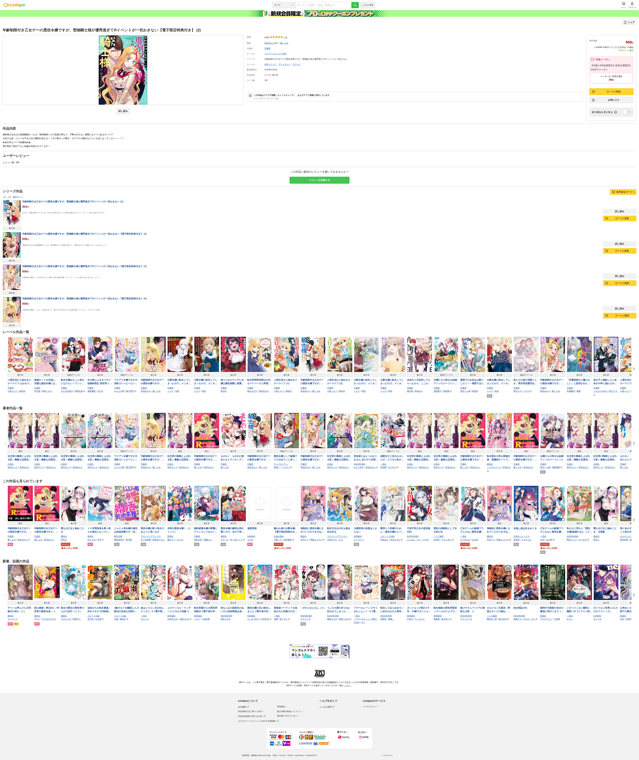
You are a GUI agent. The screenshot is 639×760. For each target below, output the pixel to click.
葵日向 (224, 391)
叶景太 (410, 619)
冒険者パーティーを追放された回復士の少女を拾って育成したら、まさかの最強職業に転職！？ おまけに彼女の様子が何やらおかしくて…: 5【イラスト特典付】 (286, 609)
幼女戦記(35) (520, 607)
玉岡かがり (332, 540)
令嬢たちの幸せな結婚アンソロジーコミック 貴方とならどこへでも (446, 382)
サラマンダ (306, 619)
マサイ (37, 619)
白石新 (98, 619)
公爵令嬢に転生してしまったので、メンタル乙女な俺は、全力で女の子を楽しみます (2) (205, 382)
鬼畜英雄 (252, 528)
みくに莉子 (359, 467)
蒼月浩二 (445, 619)
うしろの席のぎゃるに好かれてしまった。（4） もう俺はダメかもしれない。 (339, 609)
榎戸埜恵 (130, 391)
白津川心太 (172, 619)
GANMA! (251, 536)
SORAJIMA (631, 619)
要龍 (579, 391)
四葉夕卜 (77, 619)
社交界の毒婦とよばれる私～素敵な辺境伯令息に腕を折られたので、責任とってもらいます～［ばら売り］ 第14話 (445, 458)
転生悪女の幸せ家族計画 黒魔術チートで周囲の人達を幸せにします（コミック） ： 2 (498, 458)
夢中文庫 (118, 536)
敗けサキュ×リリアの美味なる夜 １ (472, 609)
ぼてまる (92, 540)
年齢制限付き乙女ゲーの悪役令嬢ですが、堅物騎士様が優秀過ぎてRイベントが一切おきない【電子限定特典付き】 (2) (84, 233)
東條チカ (518, 619)
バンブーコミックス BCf (275, 54)
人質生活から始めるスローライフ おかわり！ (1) (20, 382)
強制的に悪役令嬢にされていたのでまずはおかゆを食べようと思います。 (312, 530)
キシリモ (597, 619)
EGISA (437, 540)
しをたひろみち (600, 391)
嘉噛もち (208, 540)
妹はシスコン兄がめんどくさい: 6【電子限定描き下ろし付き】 (153, 609)
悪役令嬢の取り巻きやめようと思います (152, 530)
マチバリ (225, 540)
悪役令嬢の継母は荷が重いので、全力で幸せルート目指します (232, 530)
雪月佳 (91, 619)
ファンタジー (284, 64)
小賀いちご (13, 391)
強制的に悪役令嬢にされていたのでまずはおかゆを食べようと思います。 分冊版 (498, 530)
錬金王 (123, 619)
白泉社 (11, 464)
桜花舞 (383, 467)
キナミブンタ (466, 619)
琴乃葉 (37, 391)
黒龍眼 (437, 619)
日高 (116, 619)
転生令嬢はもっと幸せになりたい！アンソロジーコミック (72, 382)
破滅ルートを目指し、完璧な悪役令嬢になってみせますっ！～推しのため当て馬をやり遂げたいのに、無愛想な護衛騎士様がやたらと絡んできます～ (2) (46, 382)
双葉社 (490, 464)
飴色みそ (419, 391)
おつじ (570, 619)
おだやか (392, 467)
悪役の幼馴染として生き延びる (445, 530)
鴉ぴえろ (518, 391)
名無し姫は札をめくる (525, 528)
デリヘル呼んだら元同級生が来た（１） (19, 609)
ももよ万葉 (119, 391)
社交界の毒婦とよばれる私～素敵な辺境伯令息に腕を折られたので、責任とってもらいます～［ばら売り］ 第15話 (578, 458)
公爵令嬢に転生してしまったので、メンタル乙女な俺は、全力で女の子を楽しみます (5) (498, 382)
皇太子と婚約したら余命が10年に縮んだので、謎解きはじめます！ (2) (605, 382)
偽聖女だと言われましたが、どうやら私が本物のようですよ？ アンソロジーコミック (392, 458)
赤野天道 (79, 391)
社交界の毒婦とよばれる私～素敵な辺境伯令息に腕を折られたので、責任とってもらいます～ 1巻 (338, 458)
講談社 (64, 536)
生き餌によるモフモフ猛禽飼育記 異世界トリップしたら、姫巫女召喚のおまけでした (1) (100, 382)
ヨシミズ (145, 619)
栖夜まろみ (332, 619)
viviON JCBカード (604, 47)
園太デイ (171, 540)
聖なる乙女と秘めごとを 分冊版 (605, 530)
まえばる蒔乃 (67, 391)
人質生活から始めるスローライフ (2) (338, 382)
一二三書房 (439, 536)
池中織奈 (288, 540)
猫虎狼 (446, 391)
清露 (276, 619)
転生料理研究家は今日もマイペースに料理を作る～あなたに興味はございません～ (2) (259, 382)
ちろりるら (446, 540)
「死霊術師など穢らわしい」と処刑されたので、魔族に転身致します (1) (578, 382)
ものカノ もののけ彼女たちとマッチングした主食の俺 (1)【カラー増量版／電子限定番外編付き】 (233, 458)
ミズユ (526, 391)
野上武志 (503, 619)
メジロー (286, 467)
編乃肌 (410, 391)
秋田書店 (358, 536)
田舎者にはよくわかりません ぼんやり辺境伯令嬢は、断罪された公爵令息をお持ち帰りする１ (366, 458)
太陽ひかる (184, 619)
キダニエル (66, 619)
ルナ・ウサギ (423, 540)
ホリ (363, 622)
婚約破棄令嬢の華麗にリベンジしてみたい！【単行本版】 (205, 530)
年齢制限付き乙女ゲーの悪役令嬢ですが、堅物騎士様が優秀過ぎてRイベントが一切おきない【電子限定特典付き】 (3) (84, 266)
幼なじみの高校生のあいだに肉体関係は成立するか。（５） (232, 609)
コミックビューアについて (265, 98)
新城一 (277, 467)
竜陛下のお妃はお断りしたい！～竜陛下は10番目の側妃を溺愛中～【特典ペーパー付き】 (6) (472, 382)
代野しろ (278, 540)
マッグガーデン (281, 464)
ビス (341, 540)
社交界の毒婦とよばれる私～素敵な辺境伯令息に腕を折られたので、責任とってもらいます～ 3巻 (99, 458)
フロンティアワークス (151, 536)
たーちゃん (420, 619)
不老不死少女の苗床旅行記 (418, 530)
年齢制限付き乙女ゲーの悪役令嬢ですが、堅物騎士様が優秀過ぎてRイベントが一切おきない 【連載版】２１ (472, 458)
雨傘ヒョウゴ (316, 540)
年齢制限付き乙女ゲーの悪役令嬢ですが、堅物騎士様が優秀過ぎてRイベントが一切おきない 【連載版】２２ (526, 458)
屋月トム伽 (465, 391)
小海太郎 (206, 619)
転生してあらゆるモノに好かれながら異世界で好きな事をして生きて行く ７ (392, 609)
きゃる (180, 540)
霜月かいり (13, 467)
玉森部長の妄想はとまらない (365, 530)
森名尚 (22, 391)
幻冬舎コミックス (522, 536)
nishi (542, 540)
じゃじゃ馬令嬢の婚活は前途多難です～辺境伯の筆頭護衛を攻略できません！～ (125, 530)
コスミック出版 (387, 536)
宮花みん (384, 540)
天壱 (622, 619)
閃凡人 (64, 540)
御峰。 (391, 619)
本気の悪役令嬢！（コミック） (179, 530)
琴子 (99, 540)
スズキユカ (526, 540)
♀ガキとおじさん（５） (313, 607)
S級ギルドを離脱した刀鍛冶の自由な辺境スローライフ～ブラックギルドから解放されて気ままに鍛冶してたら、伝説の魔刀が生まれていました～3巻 (126, 609)
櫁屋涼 (475, 391)
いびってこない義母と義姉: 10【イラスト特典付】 (579, 609)
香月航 (129, 540)
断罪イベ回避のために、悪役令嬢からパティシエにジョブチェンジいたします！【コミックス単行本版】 (392, 530)
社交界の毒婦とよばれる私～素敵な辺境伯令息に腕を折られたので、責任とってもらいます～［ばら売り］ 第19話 (46, 458)
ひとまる (583, 540)
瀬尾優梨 (92, 391)
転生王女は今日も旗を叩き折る (338, 530)
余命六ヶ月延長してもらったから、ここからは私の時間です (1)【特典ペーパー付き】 (419, 382)
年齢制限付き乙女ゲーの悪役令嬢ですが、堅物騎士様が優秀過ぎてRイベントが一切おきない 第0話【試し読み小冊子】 (20, 530)
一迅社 (383, 464)
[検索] (355, 5)
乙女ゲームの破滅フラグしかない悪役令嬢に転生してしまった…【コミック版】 (472, 530)
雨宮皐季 (624, 540)
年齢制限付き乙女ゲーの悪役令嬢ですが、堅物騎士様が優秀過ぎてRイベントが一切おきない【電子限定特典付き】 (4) (84, 298)
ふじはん (411, 540)
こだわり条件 (368, 5)
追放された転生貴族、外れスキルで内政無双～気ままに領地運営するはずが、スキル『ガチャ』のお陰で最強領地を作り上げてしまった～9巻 (99, 609)
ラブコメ (296, 64)
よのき (250, 540)
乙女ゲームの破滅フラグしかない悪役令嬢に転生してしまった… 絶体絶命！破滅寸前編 (552, 530)
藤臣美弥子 (119, 540)
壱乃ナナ (305, 540)
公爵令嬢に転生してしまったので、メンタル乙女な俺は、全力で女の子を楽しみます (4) (392, 382)
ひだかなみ (465, 540)
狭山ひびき (252, 391)
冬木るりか (395, 540)
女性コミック (270, 64)
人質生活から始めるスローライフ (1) (285, 382)
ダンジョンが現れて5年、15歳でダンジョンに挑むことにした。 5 (419, 609)
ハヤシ (197, 619)
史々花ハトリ (236, 540)
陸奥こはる (344, 619)
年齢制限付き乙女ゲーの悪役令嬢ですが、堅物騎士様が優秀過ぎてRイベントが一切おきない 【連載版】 (46, 530)
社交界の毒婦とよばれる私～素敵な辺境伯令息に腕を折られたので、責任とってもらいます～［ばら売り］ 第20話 (19, 458)
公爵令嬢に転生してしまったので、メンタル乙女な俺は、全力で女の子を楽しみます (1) (179, 382)
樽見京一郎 (492, 619)
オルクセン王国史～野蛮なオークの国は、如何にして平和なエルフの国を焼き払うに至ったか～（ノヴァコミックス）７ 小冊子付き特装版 (499, 609)
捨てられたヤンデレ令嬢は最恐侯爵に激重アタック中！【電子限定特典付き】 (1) (232, 382)
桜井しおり (47, 391)
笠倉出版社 (279, 536)
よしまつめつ (253, 619)
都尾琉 (383, 619)
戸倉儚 (557, 619)
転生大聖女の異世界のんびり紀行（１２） (72, 609)
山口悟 (475, 540)
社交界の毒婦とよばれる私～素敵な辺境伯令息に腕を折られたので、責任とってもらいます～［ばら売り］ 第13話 (418, 458)
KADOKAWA (359, 464)
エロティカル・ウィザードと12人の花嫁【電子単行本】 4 (179, 609)
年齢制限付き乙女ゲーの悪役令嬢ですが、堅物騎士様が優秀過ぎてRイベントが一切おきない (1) (72, 201)
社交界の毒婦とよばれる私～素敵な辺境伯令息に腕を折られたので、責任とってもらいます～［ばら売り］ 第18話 (179, 458)
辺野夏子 (438, 391)
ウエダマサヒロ (49, 619)
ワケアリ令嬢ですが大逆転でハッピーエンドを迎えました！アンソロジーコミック (125, 382)
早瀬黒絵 (571, 391)
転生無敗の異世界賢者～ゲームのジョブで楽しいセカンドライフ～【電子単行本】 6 (445, 609)
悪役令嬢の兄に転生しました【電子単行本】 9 (260, 609)
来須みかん (269, 43)
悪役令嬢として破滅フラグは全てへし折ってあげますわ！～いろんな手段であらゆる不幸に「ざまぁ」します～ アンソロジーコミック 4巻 (286, 458)
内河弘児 (265, 619)
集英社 (224, 536)
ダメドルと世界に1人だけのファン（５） (605, 609)
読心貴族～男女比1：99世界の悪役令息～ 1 (46, 609)
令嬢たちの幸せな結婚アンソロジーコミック (551, 458)
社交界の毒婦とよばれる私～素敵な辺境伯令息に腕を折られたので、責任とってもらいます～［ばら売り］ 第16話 (605, 458)
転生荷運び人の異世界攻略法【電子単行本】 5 (206, 609)
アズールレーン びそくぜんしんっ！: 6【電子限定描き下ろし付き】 (366, 609)
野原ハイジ (572, 540)
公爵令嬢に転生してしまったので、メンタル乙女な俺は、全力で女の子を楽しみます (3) (365, 382)
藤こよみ (284, 43)
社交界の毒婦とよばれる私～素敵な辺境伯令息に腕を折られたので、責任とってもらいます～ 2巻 (72, 458)
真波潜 (517, 540)
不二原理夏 (146, 540)
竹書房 (267, 48)
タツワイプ (359, 540)
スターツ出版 (94, 616)
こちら (347, 685)
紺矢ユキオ (226, 619)
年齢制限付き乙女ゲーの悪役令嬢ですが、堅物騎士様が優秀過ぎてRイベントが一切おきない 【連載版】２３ (206, 458)
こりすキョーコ (494, 467)
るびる (100, 391)
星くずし (284, 619)
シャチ (170, 391)
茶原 (177, 391)
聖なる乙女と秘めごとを (72, 530)
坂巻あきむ (264, 391)
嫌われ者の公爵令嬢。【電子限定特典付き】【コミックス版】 (285, 530)
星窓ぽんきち (159, 540)
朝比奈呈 (198, 540)
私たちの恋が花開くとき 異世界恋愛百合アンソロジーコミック (525, 382)
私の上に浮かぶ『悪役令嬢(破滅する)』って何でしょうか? (579, 530)
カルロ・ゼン (529, 619)
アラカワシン (546, 619)
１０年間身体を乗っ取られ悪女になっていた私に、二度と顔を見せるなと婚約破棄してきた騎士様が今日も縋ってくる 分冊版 (99, 530)
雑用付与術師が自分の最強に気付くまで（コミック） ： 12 (551, 609)
